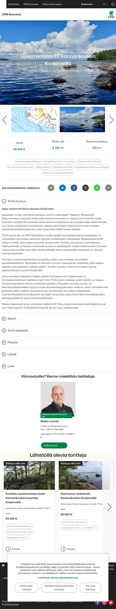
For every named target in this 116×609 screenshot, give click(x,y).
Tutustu (16, 549)
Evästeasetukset (10, 604)
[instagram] (104, 602)
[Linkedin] (62, 188)
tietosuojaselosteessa (64, 577)
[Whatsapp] (97, 188)
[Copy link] (51, 188)
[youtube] (110, 602)
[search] (112, 4)
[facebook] (97, 602)
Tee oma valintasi (90, 587)
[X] (85, 188)
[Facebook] (74, 188)
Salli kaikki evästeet (26, 587)
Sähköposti (51, 445)
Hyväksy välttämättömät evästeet (59, 587)
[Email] (108, 188)
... (28, 537)
